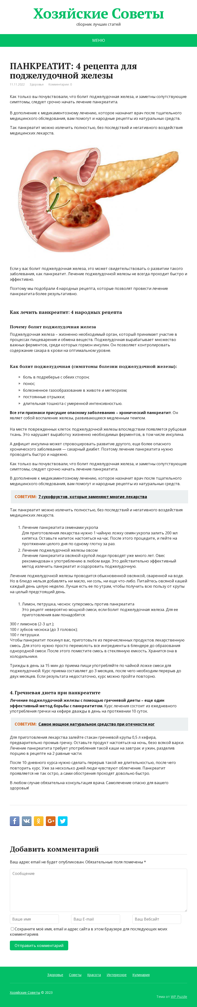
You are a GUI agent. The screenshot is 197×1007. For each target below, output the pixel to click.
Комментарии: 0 (60, 84)
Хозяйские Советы (98, 13)
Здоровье (37, 84)
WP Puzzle (179, 996)
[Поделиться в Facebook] (14, 821)
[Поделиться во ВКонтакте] (26, 821)
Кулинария (141, 974)
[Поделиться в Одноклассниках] (38, 821)
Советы (75, 974)
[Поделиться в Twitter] (63, 821)
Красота (94, 974)
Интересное (117, 974)
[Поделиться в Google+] (50, 821)
